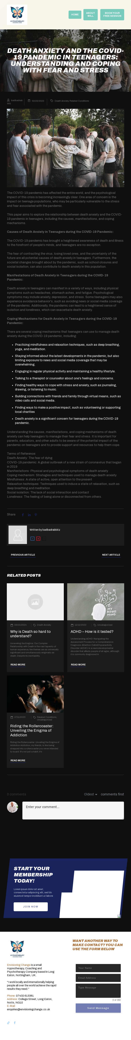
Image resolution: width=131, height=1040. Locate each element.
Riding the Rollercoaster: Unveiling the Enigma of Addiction (31, 730)
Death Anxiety (62, 101)
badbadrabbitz (51, 529)
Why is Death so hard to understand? (30, 634)
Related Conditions (79, 101)
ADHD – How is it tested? (92, 632)
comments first (112, 794)
